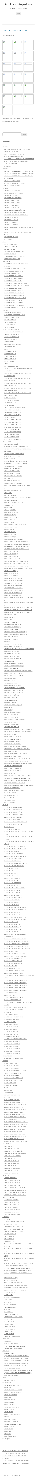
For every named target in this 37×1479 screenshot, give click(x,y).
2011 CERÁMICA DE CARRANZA (13, 476)
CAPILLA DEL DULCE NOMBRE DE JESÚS (16, 215)
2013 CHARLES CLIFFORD (11, 512)
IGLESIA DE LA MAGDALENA (12, 819)
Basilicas (5, 169)
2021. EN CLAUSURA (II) (11, 795)
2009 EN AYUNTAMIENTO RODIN (14, 454)
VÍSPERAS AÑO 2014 (10, 327)
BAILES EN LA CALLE (10, 1234)
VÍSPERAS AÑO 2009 (10, 320)
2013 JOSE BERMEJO (10, 515)
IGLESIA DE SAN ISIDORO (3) (12, 885)
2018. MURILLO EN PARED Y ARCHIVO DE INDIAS (18, 763)
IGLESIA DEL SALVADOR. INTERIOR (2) (15, 983)
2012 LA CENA (8, 493)
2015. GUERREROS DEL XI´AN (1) (13, 673)
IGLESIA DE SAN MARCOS (11, 902)
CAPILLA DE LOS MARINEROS (12, 198)
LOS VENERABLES (9, 405)
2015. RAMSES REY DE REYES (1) (13, 690)
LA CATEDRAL (6, 1012)
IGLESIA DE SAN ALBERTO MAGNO (14, 846)
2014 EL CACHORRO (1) (11, 551)
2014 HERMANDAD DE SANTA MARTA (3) (16, 566)
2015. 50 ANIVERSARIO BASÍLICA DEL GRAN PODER (19, 649)
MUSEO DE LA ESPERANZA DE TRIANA (15, 1070)
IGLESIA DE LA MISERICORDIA (13, 824)
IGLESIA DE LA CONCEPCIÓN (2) (13, 812)
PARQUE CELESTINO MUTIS (12, 1209)
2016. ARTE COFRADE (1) (11, 715)
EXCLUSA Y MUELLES (10, 1380)
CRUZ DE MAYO (8, 1341)
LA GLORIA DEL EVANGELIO (12, 1297)
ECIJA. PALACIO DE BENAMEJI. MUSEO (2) (16, 1365)
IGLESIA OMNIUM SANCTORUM (13, 997)
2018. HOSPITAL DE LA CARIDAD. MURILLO (17, 758)
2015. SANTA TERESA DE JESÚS (13, 705)
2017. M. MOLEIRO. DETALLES (13, 737)
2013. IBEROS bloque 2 (10, 537)
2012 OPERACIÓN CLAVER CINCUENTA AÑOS (17, 498)
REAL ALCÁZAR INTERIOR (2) (12, 422)
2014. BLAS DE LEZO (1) (11, 571)
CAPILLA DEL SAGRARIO (11, 225)
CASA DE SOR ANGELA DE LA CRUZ (14, 251)
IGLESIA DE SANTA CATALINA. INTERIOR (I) (16, 944)
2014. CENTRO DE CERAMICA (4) (13, 585)
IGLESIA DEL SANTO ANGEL (12, 992)
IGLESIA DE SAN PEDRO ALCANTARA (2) (15, 919)
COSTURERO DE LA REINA (11, 400)
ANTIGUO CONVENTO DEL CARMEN (14, 1222)
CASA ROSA (7, 364)
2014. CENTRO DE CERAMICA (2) (13, 581)
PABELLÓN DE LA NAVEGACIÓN (13, 1151)
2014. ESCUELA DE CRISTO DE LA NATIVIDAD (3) (18, 612)
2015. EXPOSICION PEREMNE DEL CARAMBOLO (18, 671)
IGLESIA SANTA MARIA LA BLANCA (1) (15, 1007)
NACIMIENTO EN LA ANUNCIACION (14, 1129)
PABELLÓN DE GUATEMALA (12, 1148)
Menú (18, 13)
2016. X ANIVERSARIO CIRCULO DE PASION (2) (18, 732)
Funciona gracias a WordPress (11, 1475)
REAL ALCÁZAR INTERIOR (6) (12, 432)
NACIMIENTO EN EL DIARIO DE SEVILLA (16, 1105)
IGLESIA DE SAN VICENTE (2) (12, 929)
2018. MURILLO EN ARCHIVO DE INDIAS (16, 761)
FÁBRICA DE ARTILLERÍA (11, 403)
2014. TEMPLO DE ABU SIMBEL (13, 644)
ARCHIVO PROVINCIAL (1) (11, 334)
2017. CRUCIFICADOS (10, 734)
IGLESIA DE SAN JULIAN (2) (12, 893)
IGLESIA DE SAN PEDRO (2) (12, 914)
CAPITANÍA (7, 349)
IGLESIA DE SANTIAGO (10, 966)
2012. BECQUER (8, 505)
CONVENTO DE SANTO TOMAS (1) (14, 293)
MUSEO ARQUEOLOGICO (11, 1063)
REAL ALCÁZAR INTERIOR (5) (12, 429)
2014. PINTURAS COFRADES (12, 629)
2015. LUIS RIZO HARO (10, 683)
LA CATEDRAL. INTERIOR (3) (12, 1046)
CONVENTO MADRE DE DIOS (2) (13, 303)
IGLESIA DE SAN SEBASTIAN (12, 924)
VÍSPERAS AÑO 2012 (10, 322)
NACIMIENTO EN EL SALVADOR (13, 1112)
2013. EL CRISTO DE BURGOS (12, 1392)
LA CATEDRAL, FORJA (10, 1022)
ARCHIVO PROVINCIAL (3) (11, 339)
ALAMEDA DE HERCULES (11, 1200)
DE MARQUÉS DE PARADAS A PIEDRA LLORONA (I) (19, 1268)
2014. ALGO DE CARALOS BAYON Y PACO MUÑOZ (19, 568)
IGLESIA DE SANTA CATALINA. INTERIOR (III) (17, 949)
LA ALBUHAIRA (8, 1295)
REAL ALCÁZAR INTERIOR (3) (12, 424)
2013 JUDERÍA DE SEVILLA (11, 517)
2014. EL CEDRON (9, 1409)
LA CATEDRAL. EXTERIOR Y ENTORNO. (15, 1039)
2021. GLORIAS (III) (9, 802)
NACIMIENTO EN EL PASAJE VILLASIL (15, 1109)
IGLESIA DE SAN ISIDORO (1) (12, 880)
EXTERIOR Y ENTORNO (10, 1014)
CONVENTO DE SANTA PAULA (13, 288)
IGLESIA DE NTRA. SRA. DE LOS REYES (15, 1290)
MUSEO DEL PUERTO (10, 1083)
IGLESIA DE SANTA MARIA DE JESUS (14, 953)
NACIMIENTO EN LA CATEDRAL (13, 1131)
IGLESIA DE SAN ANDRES (11, 851)
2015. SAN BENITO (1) (10, 698)
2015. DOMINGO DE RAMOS (12, 1424)
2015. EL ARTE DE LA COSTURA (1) (14, 663)
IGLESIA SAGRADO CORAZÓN (12, 1000)
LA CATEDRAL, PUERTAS (11, 1034)
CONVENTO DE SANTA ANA (12, 273)
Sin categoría (6, 1439)
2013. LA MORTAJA (9, 1402)
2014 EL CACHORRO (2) (11, 554)
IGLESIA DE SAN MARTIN (11, 905)
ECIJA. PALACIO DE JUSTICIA (12, 1368)
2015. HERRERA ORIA (10, 678)
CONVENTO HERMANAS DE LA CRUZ (15, 298)
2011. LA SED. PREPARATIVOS (12, 1385)
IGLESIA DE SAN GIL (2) (10, 875)
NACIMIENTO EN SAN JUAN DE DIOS (15, 1136)
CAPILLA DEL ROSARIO (10, 222)
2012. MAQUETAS (9, 507)
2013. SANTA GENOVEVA (11, 1407)
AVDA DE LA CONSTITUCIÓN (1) (13, 1227)
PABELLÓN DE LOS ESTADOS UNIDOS (15, 1153)
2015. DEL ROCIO (9, 661)
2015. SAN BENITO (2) (10, 700)
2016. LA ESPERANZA (10, 722)
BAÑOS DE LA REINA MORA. (12, 344)
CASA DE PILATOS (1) (10, 351)
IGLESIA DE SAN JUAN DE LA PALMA (14, 888)
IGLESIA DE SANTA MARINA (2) (13, 961)
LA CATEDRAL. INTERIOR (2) (12, 1044)
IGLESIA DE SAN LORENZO (12, 900)
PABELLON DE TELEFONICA (12, 1168)
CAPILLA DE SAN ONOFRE (11, 208)
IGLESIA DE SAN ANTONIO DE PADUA (15, 856)
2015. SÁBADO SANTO (10, 1436)
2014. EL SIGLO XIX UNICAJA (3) (13, 595)
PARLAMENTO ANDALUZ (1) (12, 410)
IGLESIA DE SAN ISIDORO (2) (12, 883)
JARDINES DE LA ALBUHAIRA (12, 1202)
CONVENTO (6, 261)
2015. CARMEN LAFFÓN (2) (12, 654)
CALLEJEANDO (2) (9, 1239)
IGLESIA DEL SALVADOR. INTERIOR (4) (15, 988)
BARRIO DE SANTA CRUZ (11, 151)
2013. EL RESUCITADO (10, 1395)
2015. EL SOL (7, 1431)
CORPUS (5, 310)
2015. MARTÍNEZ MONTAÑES (12, 685)
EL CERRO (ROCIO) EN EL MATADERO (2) (16, 1287)
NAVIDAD (5, 1088)
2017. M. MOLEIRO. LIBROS (12, 741)
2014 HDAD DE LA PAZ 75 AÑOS (13, 559)
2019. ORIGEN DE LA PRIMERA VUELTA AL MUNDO (19, 785)
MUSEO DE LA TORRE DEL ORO (13, 1080)
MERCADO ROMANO (10, 1307)
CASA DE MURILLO (9, 249)
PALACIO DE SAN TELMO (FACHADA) (15, 407)
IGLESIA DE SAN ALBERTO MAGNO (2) (15, 849)
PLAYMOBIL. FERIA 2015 (11, 1326)
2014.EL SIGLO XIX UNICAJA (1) (13, 646)
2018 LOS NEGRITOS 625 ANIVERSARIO (15, 754)
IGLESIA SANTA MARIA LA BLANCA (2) (15, 1010)
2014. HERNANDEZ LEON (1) (12, 624)
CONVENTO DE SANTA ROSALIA (13, 290)
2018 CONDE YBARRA (10, 751)
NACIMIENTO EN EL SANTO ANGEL (14, 1114)
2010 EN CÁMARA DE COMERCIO (13, 466)
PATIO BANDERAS (9, 1322)
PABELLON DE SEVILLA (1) (11, 1161)
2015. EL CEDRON (9, 1426)
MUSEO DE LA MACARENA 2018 (13, 1078)
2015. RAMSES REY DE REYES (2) (13, 693)
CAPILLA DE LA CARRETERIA (12, 190)
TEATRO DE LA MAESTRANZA (12, 439)
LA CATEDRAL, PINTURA (11, 1031)
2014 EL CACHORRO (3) (11, 556)
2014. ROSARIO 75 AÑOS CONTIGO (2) (15, 634)
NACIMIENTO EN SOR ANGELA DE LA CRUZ (17, 1141)
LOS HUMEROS (8, 239)
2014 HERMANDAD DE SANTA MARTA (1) (16, 561)
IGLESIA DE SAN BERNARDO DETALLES (15, 863)
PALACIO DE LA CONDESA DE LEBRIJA (15, 1188)
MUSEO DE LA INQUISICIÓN (12, 1073)
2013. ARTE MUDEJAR (10, 532)
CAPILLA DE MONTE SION (14, 30)
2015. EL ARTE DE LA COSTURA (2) (14, 666)
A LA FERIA (7, 1219)
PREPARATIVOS (8, 1331)
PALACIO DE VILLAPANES (11, 1314)
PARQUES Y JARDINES (8, 1197)
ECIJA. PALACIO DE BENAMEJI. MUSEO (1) (16, 1363)
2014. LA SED (7, 1417)
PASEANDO (5, 1217)
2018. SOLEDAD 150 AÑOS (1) (12, 768)
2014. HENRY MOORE (10, 622)
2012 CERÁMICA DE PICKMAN (13, 483)
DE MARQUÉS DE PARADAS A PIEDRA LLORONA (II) (19, 1270)
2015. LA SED (7, 1434)
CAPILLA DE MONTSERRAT (12, 203)
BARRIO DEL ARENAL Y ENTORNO (14, 154)
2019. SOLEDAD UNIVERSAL (12, 788)
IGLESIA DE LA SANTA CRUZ (12, 829)
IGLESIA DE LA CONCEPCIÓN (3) (13, 815)
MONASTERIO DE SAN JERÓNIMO (14, 1058)
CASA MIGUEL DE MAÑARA (12, 259)
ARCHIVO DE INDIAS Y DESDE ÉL (13, 332)
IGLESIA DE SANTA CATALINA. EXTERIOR (16, 941)
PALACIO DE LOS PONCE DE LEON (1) (15, 1190)
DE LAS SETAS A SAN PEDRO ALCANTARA (16, 161)
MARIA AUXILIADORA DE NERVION (14, 1346)
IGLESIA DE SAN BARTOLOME (12, 858)
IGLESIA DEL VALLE (9, 995)
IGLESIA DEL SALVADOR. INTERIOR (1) (15, 980)
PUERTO (5, 1378)
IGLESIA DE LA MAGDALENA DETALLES (15, 822)
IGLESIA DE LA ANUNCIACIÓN (13, 807)
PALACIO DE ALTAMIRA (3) (12, 1185)
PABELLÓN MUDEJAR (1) (11, 1170)
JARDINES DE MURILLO (11, 1207)
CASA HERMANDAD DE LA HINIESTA (14, 256)
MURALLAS (7, 1309)
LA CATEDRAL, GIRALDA (11, 1024)
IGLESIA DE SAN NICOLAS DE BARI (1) (15, 910)
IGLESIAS (5, 805)
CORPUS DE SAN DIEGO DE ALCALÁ (14, 315)
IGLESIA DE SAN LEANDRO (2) (12, 897)
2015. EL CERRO (8, 1429)
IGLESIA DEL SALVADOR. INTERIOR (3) (15, 985)
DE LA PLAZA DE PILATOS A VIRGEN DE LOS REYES (19, 159)
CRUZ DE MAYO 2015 (10, 1241)
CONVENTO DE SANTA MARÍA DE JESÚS (15, 283)
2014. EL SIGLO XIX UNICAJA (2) (13, 593)
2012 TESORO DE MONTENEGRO (13, 502)
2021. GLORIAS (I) (9, 797)
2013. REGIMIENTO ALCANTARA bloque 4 (16, 549)
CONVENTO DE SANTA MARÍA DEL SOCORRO (17, 286)
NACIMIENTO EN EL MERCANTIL (13, 1107)
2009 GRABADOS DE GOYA (12, 456)
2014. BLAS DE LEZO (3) (11, 576)
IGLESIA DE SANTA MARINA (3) (13, 963)
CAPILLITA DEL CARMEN (11, 237)
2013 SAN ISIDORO (9, 529)
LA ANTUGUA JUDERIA (10, 164)
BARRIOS (5, 147)
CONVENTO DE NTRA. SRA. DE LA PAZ (15, 268)
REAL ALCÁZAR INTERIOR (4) (12, 427)
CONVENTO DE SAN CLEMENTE (13, 271)
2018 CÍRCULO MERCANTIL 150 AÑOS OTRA (17, 749)
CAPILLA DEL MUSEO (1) (11, 217)
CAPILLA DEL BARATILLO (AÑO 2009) (15, 210)
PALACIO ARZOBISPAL (10, 1178)
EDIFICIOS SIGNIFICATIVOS (10, 329)
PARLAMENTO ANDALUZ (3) (12, 415)
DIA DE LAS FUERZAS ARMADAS (13, 1283)
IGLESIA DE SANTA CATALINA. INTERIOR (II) (17, 946)
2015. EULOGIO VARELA (11, 668)
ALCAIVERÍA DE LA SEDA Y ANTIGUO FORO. (17, 149)
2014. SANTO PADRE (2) (11, 639)
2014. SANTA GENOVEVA (11, 1422)
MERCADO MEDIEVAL (10, 1305)
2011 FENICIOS (8, 478)
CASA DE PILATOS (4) (10, 359)
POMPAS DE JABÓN (9, 1329)
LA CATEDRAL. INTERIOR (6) (12, 1053)
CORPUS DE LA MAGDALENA (12, 312)
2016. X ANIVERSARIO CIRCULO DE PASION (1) (18, 729)
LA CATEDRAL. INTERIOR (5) (12, 1051)
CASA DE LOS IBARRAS (10, 244)
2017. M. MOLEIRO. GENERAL (12, 739)
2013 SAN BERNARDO (10, 527)
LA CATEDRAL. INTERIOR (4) (12, 1049)
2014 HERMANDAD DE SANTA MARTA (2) (16, 563)
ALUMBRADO (8, 1090)
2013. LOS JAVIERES (9, 1404)
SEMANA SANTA (7, 1383)
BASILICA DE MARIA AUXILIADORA (14, 183)
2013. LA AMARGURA (10, 1400)
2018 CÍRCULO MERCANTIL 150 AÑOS (15, 746)
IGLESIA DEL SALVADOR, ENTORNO (14, 971)
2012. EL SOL (7, 1387)
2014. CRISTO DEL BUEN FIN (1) (13, 588)
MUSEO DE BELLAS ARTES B (12, 1068)
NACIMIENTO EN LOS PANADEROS (14, 1134)
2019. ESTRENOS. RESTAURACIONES (14, 783)
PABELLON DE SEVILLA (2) (11, 1163)
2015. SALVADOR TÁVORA (11, 695)
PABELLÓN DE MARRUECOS (12, 1156)
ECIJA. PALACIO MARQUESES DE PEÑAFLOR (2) (18, 1373)
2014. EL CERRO (8, 1412)
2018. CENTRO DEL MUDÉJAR (12, 756)
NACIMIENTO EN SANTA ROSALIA (14, 1139)
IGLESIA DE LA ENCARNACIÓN (13, 817)
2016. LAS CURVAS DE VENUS (12, 724)
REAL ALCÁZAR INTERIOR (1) (12, 420)
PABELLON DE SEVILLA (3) (11, 1166)
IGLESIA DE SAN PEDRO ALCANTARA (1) (15, 917)
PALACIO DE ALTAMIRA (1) (12, 1180)
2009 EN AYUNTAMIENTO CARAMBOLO (16, 446)
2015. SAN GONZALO (10, 702)
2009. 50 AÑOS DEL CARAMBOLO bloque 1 (16, 461)
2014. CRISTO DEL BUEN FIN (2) (13, 590)
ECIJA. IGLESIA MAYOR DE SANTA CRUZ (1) (16, 1358)
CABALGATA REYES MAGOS (12, 1095)
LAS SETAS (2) (8, 1302)
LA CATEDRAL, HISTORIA (11, 1027)
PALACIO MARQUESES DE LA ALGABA (15, 1195)
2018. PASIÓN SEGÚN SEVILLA (13, 766)
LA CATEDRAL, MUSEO (10, 1029)
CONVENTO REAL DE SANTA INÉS (14, 305)
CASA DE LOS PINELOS (10, 247)
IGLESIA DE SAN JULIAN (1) (12, 890)
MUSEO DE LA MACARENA (12, 1075)
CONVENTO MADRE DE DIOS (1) (13, 300)
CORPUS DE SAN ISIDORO (11, 317)
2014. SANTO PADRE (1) (11, 637)
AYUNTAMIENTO (9, 342)
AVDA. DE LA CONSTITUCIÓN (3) (13, 1231)
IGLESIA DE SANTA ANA (11, 932)
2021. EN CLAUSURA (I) (10, 793)
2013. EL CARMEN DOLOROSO (13, 1390)
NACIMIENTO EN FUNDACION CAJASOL (16, 1124)
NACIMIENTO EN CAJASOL (12, 1100)
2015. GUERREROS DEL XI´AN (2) (13, 676)
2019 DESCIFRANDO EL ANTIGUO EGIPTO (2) (17, 778)
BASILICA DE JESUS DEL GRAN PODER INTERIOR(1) (19, 171)
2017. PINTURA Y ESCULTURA (12, 744)
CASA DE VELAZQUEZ (10, 254)
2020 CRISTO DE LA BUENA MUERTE (14, 790)
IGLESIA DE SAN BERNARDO (12, 861)
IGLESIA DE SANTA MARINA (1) (13, 958)
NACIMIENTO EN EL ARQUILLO (13, 1102)
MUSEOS (5, 1061)
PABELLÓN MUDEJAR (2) (11, 1173)
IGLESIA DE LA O (9, 827)
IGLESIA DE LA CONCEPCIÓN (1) (13, 810)
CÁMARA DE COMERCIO (11, 346)
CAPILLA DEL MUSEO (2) (11, 220)
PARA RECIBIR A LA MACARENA (13, 1317)
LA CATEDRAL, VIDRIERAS (11, 1036)
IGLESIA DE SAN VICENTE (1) (12, 927)
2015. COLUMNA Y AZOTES (12, 656)
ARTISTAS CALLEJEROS (10, 1224)
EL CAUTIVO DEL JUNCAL (11, 1344)
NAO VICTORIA (8, 1312)
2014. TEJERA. (8, 641)
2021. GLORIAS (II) (9, 800)
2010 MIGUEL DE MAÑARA (12, 471)
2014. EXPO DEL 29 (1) (10, 615)
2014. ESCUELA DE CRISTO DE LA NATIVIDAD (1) (18, 607)
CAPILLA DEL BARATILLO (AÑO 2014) (15, 212)
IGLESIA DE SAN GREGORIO (12, 878)
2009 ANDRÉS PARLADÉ (11, 444)
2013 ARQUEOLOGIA (10, 510)
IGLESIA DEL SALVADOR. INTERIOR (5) (15, 990)
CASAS (4, 242)
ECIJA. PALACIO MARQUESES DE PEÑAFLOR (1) (18, 1370)
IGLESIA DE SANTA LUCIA (11, 951)
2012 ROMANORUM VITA (11, 500)
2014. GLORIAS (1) (9, 617)
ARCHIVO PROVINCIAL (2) (11, 337)
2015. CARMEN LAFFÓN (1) (12, 651)
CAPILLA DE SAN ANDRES (11, 205)
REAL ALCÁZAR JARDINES (11, 434)
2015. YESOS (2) (8, 710)
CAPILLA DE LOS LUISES (11, 195)
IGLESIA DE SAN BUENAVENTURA (14, 866)
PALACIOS (5, 1175)
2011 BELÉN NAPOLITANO (12, 473)
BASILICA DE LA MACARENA (12, 181)
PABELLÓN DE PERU (10, 1158)
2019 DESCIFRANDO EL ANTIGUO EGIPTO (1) (17, 776)
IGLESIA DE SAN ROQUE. (11, 922)
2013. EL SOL (7, 1397)
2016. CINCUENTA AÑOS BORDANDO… (15, 719)
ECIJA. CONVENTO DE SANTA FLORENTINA (16, 1356)
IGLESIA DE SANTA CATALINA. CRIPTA (15, 939)
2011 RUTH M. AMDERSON (12, 481)
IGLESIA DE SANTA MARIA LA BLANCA (15, 956)
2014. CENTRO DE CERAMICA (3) (13, 583)
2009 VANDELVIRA (9, 459)
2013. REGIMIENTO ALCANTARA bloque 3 (16, 546)
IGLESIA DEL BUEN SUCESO (12, 968)
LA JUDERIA (7, 166)
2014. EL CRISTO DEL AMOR (12, 1414)
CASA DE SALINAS (9, 361)
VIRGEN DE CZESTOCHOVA (12, 1336)
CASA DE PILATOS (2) (10, 354)
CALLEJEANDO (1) (9, 1236)
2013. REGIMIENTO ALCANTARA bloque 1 (16, 541)
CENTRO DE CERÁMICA (11, 366)
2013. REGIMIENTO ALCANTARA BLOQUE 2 (16, 544)
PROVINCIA (5, 1351)
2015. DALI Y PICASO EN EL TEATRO (14, 659)
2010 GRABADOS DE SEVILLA (12, 468)
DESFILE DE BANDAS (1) (11, 1278)
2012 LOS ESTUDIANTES (11, 495)
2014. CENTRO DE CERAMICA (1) (13, 578)
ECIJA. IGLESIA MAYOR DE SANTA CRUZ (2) (16, 1361)
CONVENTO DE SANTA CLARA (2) (13, 278)
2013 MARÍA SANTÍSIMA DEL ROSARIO (15, 524)
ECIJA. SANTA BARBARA (11, 1375)
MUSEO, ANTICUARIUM (11, 1085)
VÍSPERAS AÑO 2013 (10, 325)
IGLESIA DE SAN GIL (10, 871)
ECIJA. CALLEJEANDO (10, 1353)
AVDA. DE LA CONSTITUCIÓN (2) (13, 1229)
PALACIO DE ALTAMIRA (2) (12, 1183)
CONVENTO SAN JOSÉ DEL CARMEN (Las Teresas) (18, 307)
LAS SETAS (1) (8, 1300)
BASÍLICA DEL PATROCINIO (12, 186)
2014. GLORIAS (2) (9, 620)
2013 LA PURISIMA (9, 522)
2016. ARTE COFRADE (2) (11, 717)
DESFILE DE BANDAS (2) (11, 1280)
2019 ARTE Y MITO (9, 773)
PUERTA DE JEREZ (9, 1334)
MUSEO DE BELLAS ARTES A (12, 1066)
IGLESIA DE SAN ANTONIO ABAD (13, 854)
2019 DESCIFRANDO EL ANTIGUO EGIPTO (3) (17, 780)
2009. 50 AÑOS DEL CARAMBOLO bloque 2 (16, 463)
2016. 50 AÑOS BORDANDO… (12, 712)
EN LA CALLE (7, 1097)
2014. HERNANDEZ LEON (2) (12, 627)
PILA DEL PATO (8, 1324)
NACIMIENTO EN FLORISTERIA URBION (16, 1122)
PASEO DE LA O (8, 1319)
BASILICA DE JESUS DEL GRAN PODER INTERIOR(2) (19, 173)
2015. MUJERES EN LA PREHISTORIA (14, 688)
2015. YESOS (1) (8, 707)
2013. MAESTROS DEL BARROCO (13, 539)
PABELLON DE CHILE (10, 1146)
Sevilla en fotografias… (19, 4)
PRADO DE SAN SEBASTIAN (12, 1214)
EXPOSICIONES (7, 442)
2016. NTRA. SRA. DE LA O (11, 727)
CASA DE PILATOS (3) (10, 356)
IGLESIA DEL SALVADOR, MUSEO (13, 973)
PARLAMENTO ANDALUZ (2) (12, 412)
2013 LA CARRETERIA (10, 520)
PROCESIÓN (6, 1339)
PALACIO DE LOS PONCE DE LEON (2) (15, 1192)
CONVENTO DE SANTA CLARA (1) (13, 276)
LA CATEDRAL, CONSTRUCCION (13, 1017)
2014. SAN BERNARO (10, 1419)
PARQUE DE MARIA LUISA (11, 1212)
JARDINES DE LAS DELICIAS (12, 1205)
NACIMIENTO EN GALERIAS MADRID (15, 1127)
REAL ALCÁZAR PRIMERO (11, 437)
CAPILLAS (5, 188)
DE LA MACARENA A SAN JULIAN (13, 156)
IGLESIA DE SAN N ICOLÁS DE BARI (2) (15, 907)
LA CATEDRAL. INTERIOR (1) (12, 1041)
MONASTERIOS (7, 1056)
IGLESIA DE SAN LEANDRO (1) (12, 895)
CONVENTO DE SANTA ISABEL (13, 281)
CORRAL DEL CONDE (10, 398)
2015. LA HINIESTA (9, 680)
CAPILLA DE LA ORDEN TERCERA (13, 193)
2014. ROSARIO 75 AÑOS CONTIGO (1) (15, 632)
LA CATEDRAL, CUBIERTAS (11, 1019)
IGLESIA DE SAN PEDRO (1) (12, 912)
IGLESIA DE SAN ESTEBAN (11, 868)
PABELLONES (6, 1144)
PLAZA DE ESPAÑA (9, 417)
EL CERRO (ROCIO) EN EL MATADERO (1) (16, 1285)
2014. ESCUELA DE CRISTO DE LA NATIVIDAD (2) (18, 610)
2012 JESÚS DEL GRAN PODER (12, 490)
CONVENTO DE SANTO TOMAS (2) (14, 295)
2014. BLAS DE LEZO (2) (11, 573)
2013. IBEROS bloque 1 (10, 534)
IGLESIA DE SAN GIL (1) (10, 873)
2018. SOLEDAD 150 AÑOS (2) (12, 771)
